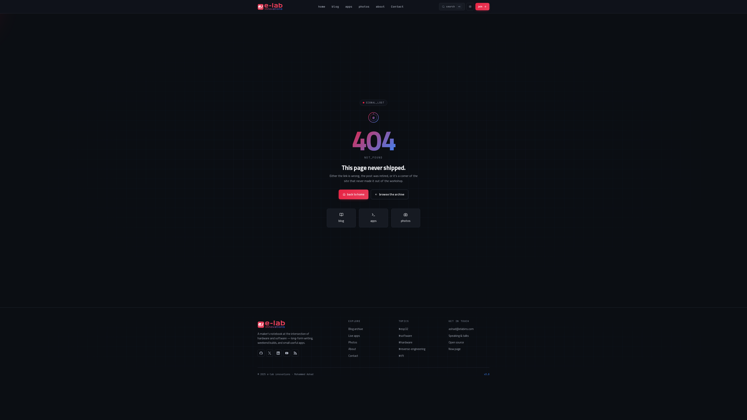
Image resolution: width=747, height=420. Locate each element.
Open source (456, 342)
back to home (355, 194)
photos (364, 6)
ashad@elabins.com (461, 329)
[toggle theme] (470, 6)
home (321, 6)
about (380, 6)
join (480, 6)
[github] (261, 353)
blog (335, 6)
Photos (352, 342)
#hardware (405, 342)
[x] (269, 353)
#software (405, 335)
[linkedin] (278, 353)
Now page (455, 349)
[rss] (295, 353)
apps (348, 6)
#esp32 (403, 329)
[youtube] (286, 353)
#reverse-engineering (412, 349)
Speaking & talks (459, 335)
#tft (401, 356)
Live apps (354, 335)
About (352, 349)
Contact (397, 6)
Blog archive (355, 329)
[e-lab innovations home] (270, 6)
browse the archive (391, 194)
